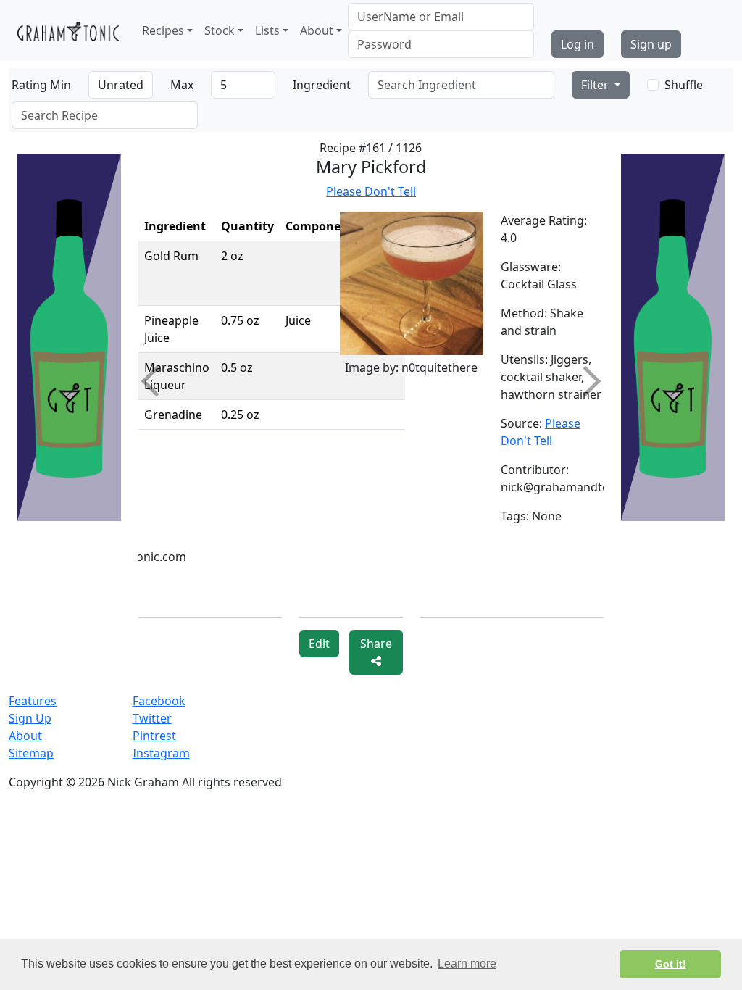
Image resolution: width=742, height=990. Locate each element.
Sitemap (31, 753)
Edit (319, 644)
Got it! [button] (670, 964)
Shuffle (683, 85)
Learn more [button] (467, 963)
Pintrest (154, 736)
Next (585, 381)
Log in (577, 44)
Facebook (159, 701)
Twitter (152, 718)
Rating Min (41, 85)
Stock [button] (219, 30)
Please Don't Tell (371, 191)
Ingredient (322, 85)
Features (33, 701)
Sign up (651, 44)
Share (376, 644)
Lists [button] (267, 30)
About (25, 736)
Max (181, 85)
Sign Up (30, 718)
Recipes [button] (163, 30)
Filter (596, 85)
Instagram (161, 753)
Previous (156, 381)
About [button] (316, 30)
